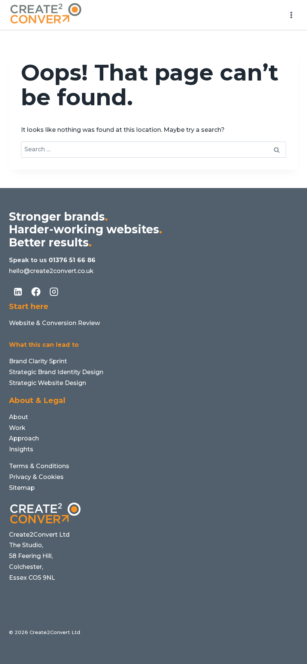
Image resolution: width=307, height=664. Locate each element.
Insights (21, 449)
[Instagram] (54, 292)
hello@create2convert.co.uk (51, 271)
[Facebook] (36, 292)
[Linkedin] (18, 292)
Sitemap (22, 487)
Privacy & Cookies (36, 476)
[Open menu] (291, 15)
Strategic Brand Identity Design (56, 372)
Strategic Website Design (47, 382)
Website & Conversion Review (54, 323)
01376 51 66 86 (72, 260)
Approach (24, 438)
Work (17, 427)
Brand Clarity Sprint (38, 361)
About (18, 417)
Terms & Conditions (39, 466)
